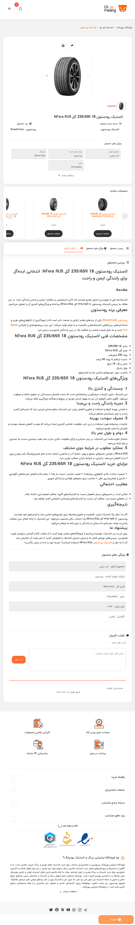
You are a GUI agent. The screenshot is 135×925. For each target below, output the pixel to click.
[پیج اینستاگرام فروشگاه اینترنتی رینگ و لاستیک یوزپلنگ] (80, 909)
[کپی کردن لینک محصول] (72, 46)
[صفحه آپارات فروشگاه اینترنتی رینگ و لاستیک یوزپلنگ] (62, 909)
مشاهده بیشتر (70, 892)
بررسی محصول (116, 248)
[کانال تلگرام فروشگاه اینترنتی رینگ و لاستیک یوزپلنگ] (85, 909)
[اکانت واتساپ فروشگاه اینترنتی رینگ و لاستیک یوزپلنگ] (74, 909)
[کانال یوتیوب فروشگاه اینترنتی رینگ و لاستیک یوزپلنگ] (68, 909)
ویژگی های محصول (94, 248)
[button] (47, 75)
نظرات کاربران (70, 248)
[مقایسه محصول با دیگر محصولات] (63, 46)
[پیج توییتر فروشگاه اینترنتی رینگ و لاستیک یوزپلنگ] (51, 909)
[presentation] (125, 216)
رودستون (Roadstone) (114, 320)
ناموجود (113, 919)
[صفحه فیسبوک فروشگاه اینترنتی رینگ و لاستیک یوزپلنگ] (57, 909)
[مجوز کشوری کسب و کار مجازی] (50, 840)
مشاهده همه (67, 175)
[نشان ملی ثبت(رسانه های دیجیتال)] (67, 840)
